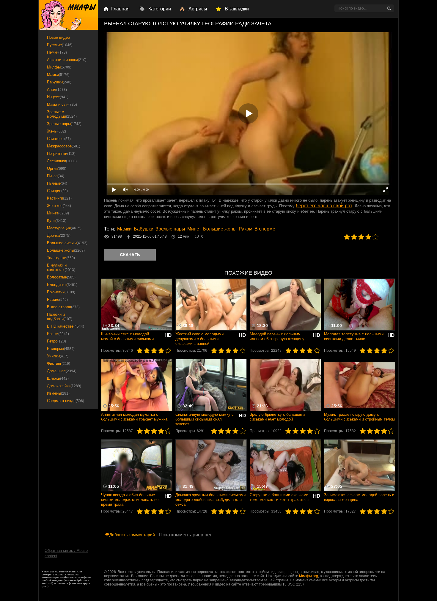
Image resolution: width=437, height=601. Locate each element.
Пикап (55, 176)
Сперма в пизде (65, 400)
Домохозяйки (64, 386)
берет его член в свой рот (324, 205)
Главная (120, 8)
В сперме (264, 228)
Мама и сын (62, 104)
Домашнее (61, 371)
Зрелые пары (170, 228)
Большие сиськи (67, 243)
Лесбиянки (62, 161)
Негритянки (61, 153)
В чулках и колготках (61, 267)
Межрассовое (63, 146)
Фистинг (58, 363)
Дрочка (58, 235)
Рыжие (57, 299)
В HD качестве (65, 326)
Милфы (59, 67)
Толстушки (61, 258)
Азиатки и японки (67, 59)
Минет (194, 228)
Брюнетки (61, 292)
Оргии (56, 168)
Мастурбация (64, 228)
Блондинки (62, 284)
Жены (56, 131)
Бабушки (143, 228)
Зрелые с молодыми (62, 114)
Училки (57, 356)
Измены (58, 393)
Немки (57, 52)
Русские (60, 45)
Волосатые (61, 277)
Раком (245, 228)
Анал (57, 89)
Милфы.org (308, 576)
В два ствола (63, 307)
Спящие (57, 191)
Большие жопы (220, 228)
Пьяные (57, 183)
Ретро (56, 341)
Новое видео (58, 37)
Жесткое (59, 205)
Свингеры (59, 138)
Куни (56, 220)
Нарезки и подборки (59, 316)
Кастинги (59, 198)
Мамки (124, 228)
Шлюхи (58, 378)
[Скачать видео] (130, 255)
